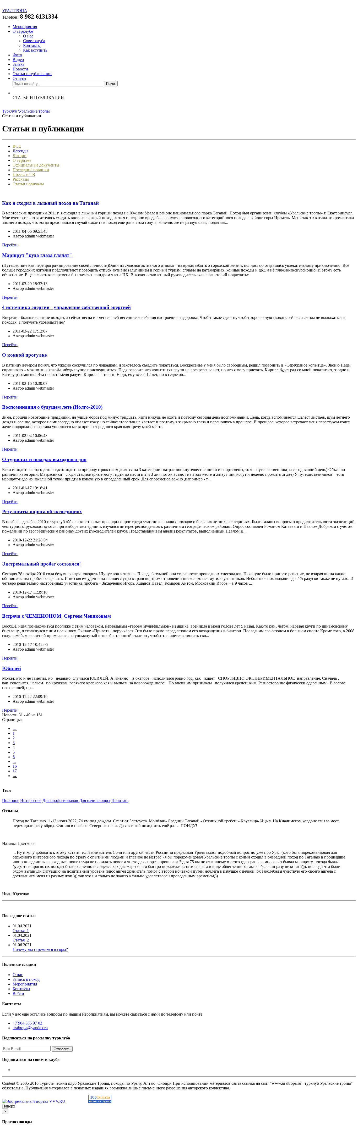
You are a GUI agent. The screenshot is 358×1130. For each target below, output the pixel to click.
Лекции (19, 155)
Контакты (32, 45)
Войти (18, 993)
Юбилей (11, 668)
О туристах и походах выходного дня (44, 459)
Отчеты (19, 78)
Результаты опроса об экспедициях (42, 511)
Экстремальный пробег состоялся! (41, 564)
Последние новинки (31, 170)
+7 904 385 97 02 (27, 1023)
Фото (17, 55)
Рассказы (21, 179)
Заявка (18, 64)
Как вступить (35, 50)
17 (15, 771)
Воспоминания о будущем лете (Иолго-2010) (52, 407)
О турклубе (23, 31)
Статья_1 (21, 930)
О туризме (22, 160)
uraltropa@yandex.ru (30, 1028)
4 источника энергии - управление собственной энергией (66, 307)
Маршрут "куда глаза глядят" (37, 255)
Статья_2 (21, 940)
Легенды (20, 151)
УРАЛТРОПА (14, 10)
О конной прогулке (24, 355)
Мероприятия (25, 26)
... (14, 761)
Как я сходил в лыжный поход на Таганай (50, 203)
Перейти (10, 245)
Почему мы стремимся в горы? (40, 949)
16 (15, 766)
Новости (20, 69)
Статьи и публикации (32, 73)
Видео (18, 59)
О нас (28, 36)
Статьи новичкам (28, 184)
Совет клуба (34, 40)
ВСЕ (17, 146)
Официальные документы (36, 165)
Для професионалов (60, 800)
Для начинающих (94, 800)
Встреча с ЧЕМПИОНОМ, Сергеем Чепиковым (56, 616)
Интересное (30, 800)
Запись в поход (26, 979)
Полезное (10, 800)
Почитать (119, 800)
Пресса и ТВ (24, 174)
